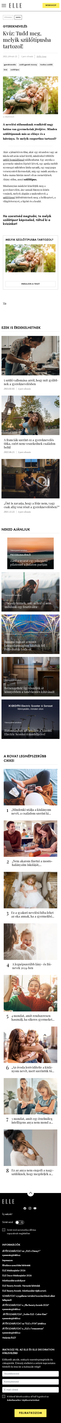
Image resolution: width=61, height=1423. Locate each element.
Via (4, 303)
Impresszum (7, 1260)
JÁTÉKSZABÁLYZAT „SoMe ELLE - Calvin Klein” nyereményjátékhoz (24, 1316)
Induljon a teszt (30, 284)
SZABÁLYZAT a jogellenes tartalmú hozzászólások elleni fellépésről (28, 1298)
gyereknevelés (10, 65)
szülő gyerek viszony (28, 65)
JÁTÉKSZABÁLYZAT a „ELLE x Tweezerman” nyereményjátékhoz (23, 1331)
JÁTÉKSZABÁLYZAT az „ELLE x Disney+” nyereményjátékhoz (21, 1253)
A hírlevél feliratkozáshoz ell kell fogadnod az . (28, 1398)
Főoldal (8, 17)
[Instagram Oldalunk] (30, 1208)
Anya (18, 17)
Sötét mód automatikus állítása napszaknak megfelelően (21, 1232)
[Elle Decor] (15, 5)
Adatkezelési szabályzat (13, 1281)
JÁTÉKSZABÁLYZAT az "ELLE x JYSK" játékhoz (24, 1324)
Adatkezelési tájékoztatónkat (23, 1400)
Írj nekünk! (7, 1214)
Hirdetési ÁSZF (9, 1338)
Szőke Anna (41, 56)
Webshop (50, 5)
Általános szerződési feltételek (16, 1265)
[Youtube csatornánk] (35, 1208)
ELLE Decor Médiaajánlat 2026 (17, 1276)
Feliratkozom (30, 1413)
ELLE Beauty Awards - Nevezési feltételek (21, 1286)
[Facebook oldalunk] (25, 1208)
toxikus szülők (46, 65)
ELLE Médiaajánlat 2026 (13, 1271)
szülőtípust (9, 197)
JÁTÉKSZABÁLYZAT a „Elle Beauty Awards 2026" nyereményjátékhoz (25, 1307)
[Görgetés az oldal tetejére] (30, 1193)
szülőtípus (15, 70)
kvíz (5, 70)
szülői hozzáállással (14, 159)
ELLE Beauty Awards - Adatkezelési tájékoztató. (24, 1291)
